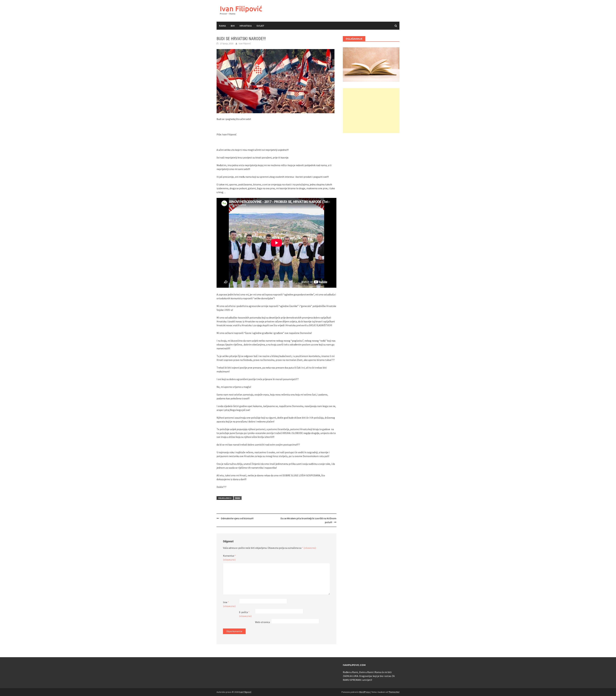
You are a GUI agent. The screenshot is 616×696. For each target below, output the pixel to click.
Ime (229, 604)
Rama (222, 25)
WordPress (364, 692)
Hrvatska (246, 25)
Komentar (229, 557)
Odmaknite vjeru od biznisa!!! (237, 518)
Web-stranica (262, 622)
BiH (233, 25)
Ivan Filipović (241, 8)
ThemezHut (394, 692)
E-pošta (245, 614)
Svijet (260, 25)
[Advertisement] (371, 110)
